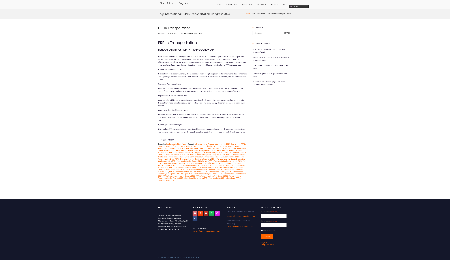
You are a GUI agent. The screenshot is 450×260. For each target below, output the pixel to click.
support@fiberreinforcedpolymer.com (241, 216)
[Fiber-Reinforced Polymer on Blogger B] (200, 213)
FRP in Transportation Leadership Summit (185, 167)
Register (264, 242)
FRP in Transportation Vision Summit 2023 (179, 176)
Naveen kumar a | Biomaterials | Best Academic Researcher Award (271, 58)
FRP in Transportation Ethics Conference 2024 (185, 157)
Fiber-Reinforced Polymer (174, 3)
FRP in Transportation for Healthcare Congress (192, 159)
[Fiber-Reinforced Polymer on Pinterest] (195, 213)
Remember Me (269, 230)
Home (219, 4)
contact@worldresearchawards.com (240, 226)
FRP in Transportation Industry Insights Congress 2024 (197, 165)
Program (260, 4)
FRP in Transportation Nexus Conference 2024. (220, 167)
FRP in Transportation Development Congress (201, 154)
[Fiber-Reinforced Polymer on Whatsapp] (211, 213)
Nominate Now (231, 4)
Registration (247, 4)
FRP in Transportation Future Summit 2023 (225, 161)
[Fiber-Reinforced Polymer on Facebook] (195, 218)
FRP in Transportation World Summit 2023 (212, 176)
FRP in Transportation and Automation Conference (196, 148)
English (295, 6)
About (273, 4)
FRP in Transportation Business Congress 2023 (187, 152)
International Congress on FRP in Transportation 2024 (204, 178)
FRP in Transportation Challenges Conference (223, 152)
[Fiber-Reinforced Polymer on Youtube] (206, 213)
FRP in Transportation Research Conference (199, 169)
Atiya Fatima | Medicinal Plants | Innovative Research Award (269, 50)
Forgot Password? (268, 245)
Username (269, 211)
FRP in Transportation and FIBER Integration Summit (195, 150)
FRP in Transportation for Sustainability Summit (190, 161)
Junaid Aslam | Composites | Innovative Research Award (272, 66)
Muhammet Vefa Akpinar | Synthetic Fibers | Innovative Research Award (270, 82)
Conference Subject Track (176, 144)
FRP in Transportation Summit (213, 172)
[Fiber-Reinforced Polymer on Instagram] (217, 213)
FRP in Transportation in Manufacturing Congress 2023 (206, 163)
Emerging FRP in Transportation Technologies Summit (200, 146)
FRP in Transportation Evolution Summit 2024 (221, 157)
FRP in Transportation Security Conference (185, 172)
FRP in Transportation (174, 28)
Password (269, 221)
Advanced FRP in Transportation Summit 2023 (212, 144)
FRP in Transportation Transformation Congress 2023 (196, 174)
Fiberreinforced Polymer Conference (206, 231)
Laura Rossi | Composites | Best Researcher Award (270, 74)
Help (285, 4)
